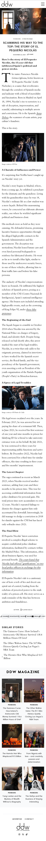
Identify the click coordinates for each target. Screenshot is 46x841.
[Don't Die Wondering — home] (14, 4)
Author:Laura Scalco (23, 609)
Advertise (17, 819)
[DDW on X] (23, 834)
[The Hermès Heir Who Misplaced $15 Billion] (12, 736)
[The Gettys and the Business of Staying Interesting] (34, 778)
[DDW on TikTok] (26, 834)
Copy (43, 616)
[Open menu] (43, 4)
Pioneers (12, 705)
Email (36, 616)
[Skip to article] (23, 21)
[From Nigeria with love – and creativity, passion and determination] (34, 736)
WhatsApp (14, 616)
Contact (29, 819)
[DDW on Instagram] (19, 834)
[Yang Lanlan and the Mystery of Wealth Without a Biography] (12, 778)
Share (31, 54)
